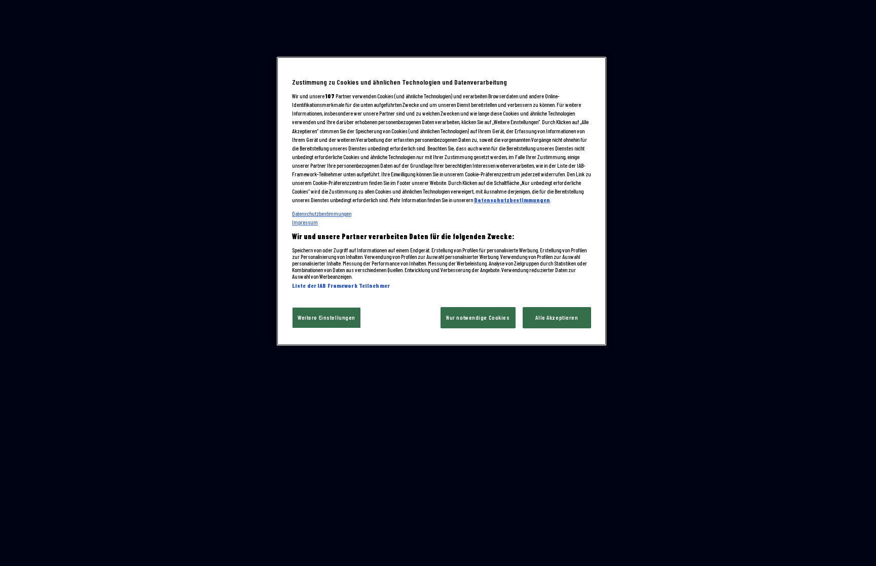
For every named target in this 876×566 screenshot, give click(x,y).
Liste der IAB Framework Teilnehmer (341, 285)
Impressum (305, 222)
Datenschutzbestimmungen (512, 200)
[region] (441, 201)
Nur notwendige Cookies (478, 317)
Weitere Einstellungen (326, 317)
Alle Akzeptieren (556, 317)
